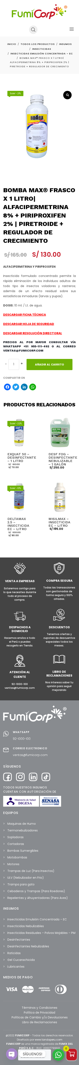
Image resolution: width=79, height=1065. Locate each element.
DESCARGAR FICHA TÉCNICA (24, 315)
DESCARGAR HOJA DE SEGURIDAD (28, 324)
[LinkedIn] (24, 387)
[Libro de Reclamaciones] (59, 664)
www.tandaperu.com (48, 1039)
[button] (67, 95)
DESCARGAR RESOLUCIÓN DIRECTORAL (32, 333)
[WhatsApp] (32, 387)
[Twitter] (16, 387)
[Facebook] (7, 387)
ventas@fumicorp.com (30, 755)
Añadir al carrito (49, 365)
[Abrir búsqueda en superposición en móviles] (33, 30)
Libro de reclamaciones (59, 674)
